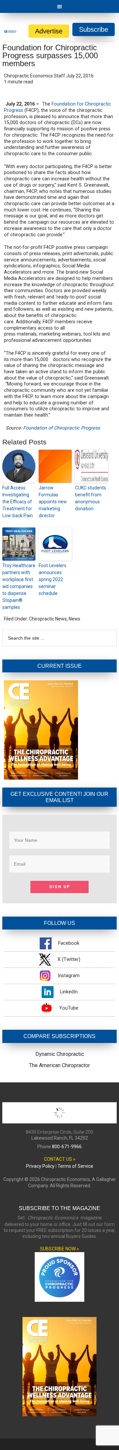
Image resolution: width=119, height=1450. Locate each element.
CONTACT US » (59, 1159)
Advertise (48, 31)
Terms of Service (75, 1166)
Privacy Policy (40, 1166)
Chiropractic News (48, 618)
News (74, 618)
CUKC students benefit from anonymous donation (90, 498)
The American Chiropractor (59, 1065)
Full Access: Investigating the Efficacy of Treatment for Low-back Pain (17, 501)
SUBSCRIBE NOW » (59, 1248)
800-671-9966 (67, 1146)
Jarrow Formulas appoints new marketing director (53, 501)
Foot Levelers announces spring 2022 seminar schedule (52, 579)
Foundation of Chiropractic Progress (61, 428)
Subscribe (93, 29)
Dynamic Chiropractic (59, 1054)
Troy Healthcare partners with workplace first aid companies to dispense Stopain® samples (18, 586)
